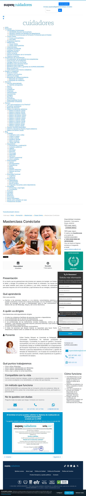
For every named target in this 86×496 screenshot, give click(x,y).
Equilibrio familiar (14, 139)
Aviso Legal (29, 471)
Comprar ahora (71, 227)
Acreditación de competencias (14, 57)
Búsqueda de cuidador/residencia (17, 77)
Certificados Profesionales (15, 30)
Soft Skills (12, 39)
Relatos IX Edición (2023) (17, 113)
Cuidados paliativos (15, 147)
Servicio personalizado (14, 83)
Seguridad (12, 154)
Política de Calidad (40, 471)
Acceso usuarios (64, 4)
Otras (11, 173)
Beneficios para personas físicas (17, 64)
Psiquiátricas (13, 165)
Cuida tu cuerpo (14, 136)
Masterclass (11, 42)
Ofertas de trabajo (13, 76)
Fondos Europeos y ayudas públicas (40, 474)
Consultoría (10, 98)
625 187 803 (31, 409)
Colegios (10, 95)
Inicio (6, 27)
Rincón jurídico (14, 183)
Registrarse (57, 6)
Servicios (8, 82)
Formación (8, 29)
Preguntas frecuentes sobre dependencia (22, 185)
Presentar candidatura (14, 106)
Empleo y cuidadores (11, 71)
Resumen (10, 97)
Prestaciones (11, 179)
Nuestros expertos (13, 56)
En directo (16, 212)
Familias (9, 88)
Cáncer (11, 162)
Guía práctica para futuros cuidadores (19, 70)
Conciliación (13, 189)
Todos (5, 212)
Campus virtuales (66, 6)
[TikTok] (65, 466)
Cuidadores (10, 89)
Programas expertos (13, 41)
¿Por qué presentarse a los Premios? (18, 104)
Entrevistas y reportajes (16, 188)
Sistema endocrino (15, 169)
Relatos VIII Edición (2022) (17, 115)
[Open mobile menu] (3, 16)
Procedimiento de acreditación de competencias (22, 59)
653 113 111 (73, 362)
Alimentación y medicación (17, 145)
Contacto (55, 474)
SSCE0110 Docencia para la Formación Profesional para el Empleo (30, 35)
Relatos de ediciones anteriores (17, 109)
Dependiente (11, 144)
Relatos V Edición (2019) (17, 120)
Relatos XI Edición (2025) (17, 110)
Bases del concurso (13, 107)
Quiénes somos (19, 471)
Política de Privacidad (54, 471)
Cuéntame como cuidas (16, 135)
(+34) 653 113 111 (53, 409)
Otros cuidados (14, 159)
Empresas (10, 91)
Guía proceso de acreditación (16, 60)
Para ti (9, 86)
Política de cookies (6, 494)
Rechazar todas (80, 492)
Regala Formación (12, 51)
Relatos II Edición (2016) (17, 124)
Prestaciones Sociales (14, 201)
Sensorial (12, 177)
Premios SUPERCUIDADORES (16, 127)
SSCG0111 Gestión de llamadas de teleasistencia (24, 33)
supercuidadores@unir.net (15, 409)
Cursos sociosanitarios (16, 38)
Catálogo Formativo (13, 50)
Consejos (10, 192)
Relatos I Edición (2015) (16, 126)
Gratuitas (10, 212)
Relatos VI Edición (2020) (17, 118)
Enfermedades (11, 160)
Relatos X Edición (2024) (17, 112)
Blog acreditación (12, 68)
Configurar (59, 492)
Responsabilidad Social (14, 100)
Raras (11, 166)
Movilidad (12, 150)
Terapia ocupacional (15, 157)
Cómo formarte (12, 53)
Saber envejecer (14, 141)
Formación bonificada (14, 48)
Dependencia (13, 180)
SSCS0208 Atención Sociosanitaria (20, 32)
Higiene (11, 148)
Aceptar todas (69, 492)
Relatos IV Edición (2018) (17, 121)
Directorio (10, 195)
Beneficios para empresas (15, 65)
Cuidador (10, 133)
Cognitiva (12, 176)
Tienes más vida (14, 142)
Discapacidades (14, 163)
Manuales (10, 194)
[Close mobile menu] (3, 18)
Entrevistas (10, 197)
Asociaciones (11, 94)
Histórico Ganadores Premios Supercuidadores (22, 129)
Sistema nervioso (14, 171)
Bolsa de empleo (12, 73)
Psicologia (12, 153)
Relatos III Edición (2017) (17, 123)
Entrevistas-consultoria (14, 101)
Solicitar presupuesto (16, 85)
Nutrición (12, 151)
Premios (7, 103)
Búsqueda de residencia (16, 80)
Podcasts (10, 191)
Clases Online (13, 44)
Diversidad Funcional (13, 174)
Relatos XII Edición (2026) (15, 130)
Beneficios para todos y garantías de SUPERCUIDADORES (25, 67)
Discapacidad (13, 182)
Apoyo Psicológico (13, 198)
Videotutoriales (12, 47)
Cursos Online (11, 36)
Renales (11, 168)
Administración (12, 92)
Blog (6, 132)
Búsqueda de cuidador (16, 79)
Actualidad (10, 186)
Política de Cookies (67, 471)
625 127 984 (39, 409)
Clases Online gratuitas (16, 45)
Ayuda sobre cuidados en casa (17, 200)
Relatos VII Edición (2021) (17, 117)
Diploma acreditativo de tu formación (19, 54)
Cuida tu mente (14, 138)
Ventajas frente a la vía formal (16, 62)
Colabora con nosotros (14, 74)
